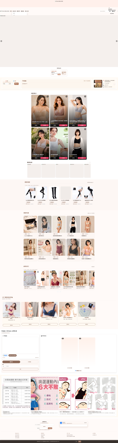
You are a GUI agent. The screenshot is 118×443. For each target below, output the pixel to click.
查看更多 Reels (78, 370)
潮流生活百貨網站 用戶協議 (71, 436)
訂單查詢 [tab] (29, 361)
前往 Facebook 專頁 (12, 355)
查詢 (20, 369)
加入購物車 (44, 125)
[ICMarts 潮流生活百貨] (59, 3)
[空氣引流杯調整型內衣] (30, 310)
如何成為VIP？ (25, 82)
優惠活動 (22, 11)
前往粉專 (85, 422)
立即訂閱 (50, 428)
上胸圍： (10, 83)
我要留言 (11, 325)
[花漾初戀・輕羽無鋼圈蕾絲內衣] (68, 310)
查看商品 (36, 125)
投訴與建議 (42, 437)
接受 (79, 441)
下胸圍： (4, 83)
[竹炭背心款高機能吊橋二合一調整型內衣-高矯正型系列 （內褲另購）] (11, 310)
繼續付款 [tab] (11, 361)
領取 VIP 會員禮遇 (87, 80)
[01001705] (48, 171)
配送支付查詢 (17, 436)
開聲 (47, 96)
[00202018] (77, 171)
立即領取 (59, 74)
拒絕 (76, 441)
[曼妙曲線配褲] (86, 310)
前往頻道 (3, 357)
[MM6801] (34, 171)
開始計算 (16, 83)
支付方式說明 (17, 437)
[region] (59, 239)
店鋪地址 (42, 436)
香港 (3, 364)
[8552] (62, 171)
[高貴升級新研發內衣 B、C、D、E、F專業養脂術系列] (49, 310)
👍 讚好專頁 (5, 355)
